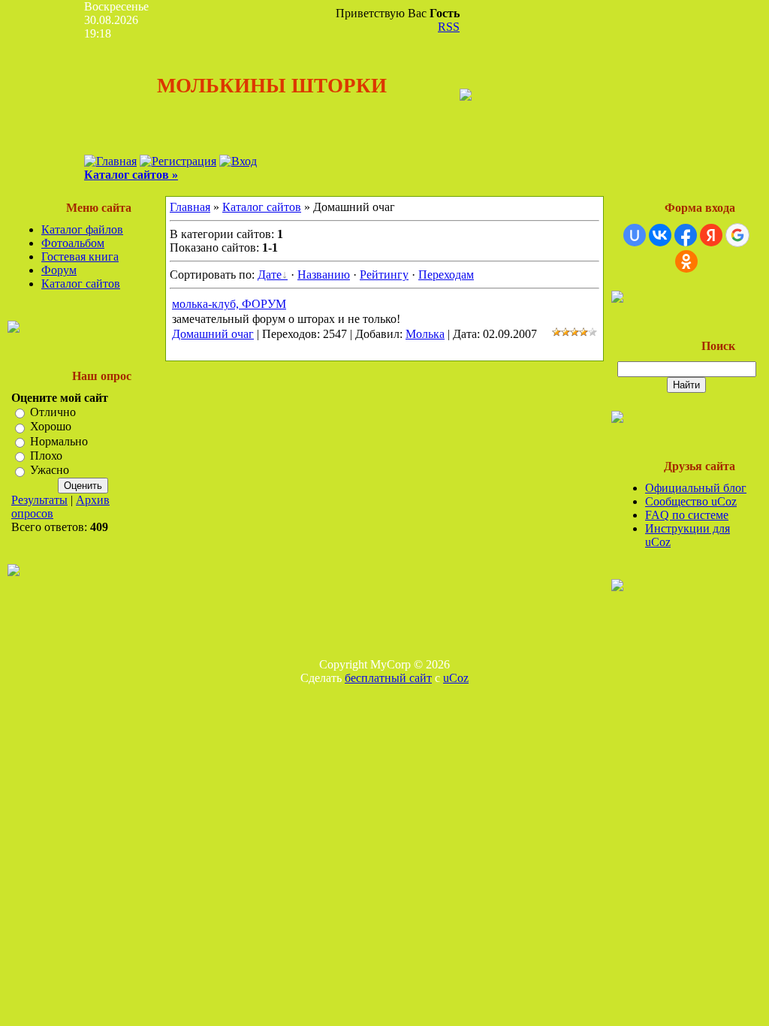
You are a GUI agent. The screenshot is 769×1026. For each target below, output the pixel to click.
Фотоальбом (72, 243)
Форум (59, 270)
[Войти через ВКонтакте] (660, 235)
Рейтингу (384, 274)
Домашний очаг (213, 333)
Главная (190, 207)
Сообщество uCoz (691, 501)
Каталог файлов (82, 229)
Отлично (53, 412)
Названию (323, 274)
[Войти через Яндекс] (711, 235)
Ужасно (49, 470)
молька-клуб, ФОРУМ (229, 303)
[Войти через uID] (634, 235)
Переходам (446, 274)
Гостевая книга (80, 256)
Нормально (59, 441)
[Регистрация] (178, 161)
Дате (270, 274)
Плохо (46, 455)
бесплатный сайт (388, 677)
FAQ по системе (686, 514)
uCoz (456, 677)
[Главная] (110, 161)
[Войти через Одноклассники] (686, 261)
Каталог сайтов (80, 283)
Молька (425, 333)
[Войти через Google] (737, 235)
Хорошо (50, 427)
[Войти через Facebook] (685, 235)
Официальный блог (695, 487)
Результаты (39, 499)
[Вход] (238, 161)
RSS (449, 26)
